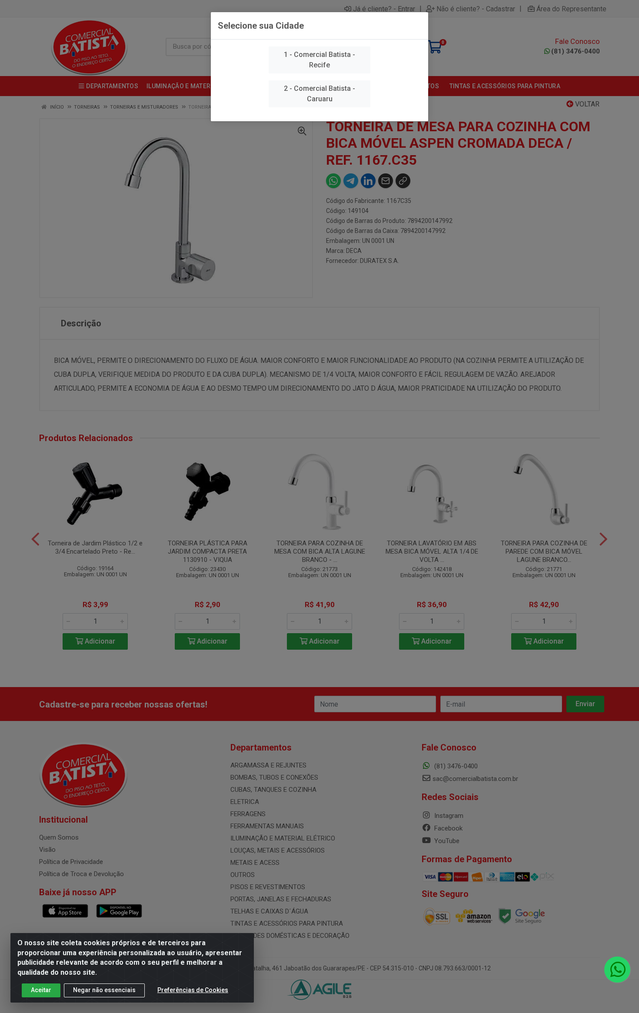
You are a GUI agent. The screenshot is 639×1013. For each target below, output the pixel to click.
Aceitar (41, 989)
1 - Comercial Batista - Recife (319, 59)
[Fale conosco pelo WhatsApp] (617, 970)
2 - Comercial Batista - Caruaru (319, 93)
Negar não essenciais (104, 989)
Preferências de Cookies (192, 989)
